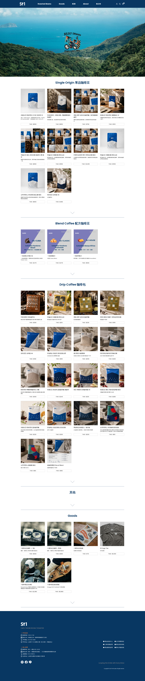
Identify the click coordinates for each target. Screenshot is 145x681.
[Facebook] (27, 662)
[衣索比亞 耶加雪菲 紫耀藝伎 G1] (112, 101)
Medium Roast (65, 91)
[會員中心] (117, 4)
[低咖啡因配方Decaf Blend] (59, 451)
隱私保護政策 (120, 647)
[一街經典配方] (59, 241)
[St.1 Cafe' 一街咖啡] (22, 4)
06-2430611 (31, 654)
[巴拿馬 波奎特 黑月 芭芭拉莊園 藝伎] (86, 140)
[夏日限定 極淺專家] (86, 339)
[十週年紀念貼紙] (86, 534)
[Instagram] (23, 662)
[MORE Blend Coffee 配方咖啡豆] (72, 274)
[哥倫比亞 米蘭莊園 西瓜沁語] (59, 140)
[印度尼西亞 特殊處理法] (33, 303)
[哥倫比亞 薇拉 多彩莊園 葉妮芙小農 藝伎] (33, 140)
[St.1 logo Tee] (112, 534)
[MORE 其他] (72, 505)
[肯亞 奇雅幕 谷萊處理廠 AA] (86, 375)
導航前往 (49, 642)
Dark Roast (66, 170)
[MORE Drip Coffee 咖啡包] (72, 482)
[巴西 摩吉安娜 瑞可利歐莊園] (112, 339)
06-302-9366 (31, 639)
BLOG (98, 4)
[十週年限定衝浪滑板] (59, 570)
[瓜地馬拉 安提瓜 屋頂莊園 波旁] (59, 339)
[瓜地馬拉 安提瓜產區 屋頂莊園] (59, 413)
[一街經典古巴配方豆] (33, 241)
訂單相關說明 (109, 644)
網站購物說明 (109, 647)
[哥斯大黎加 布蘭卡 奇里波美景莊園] (112, 303)
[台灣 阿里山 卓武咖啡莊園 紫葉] (112, 413)
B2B (74, 4)
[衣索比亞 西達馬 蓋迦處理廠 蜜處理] (59, 375)
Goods (62, 4)
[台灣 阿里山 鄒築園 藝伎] (33, 451)
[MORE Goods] (72, 602)
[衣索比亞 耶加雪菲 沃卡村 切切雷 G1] (33, 101)
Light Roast (40, 91)
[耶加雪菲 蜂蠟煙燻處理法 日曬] (33, 375)
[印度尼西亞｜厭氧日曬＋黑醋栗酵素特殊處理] (59, 101)
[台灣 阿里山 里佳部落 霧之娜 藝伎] (33, 180)
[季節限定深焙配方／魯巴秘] (86, 413)
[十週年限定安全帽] (33, 570)
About (86, 4)
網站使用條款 (120, 644)
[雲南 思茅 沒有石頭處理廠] (86, 303)
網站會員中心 (109, 641)
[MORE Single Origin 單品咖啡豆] (72, 213)
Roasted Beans (44, 4)
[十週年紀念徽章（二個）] (33, 534)
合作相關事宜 (120, 641)
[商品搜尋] (120, 4)
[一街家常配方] (86, 241)
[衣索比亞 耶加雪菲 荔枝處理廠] (33, 413)
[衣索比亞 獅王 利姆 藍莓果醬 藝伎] (112, 375)
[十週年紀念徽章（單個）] (59, 534)
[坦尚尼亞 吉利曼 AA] (59, 180)
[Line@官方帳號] (31, 662)
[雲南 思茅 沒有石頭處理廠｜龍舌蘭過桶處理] (86, 101)
